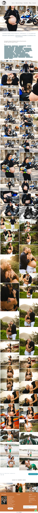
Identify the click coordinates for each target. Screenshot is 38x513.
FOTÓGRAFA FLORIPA (17, 51)
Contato (34, 2)
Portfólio (26, 2)
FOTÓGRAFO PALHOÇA (27, 49)
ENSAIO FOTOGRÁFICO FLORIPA (10, 53)
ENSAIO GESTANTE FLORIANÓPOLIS (22, 53)
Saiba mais (10, 508)
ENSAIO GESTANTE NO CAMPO (20, 52)
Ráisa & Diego (19, 2)
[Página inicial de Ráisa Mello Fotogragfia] (4, 2)
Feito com (19, 512)
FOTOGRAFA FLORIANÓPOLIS (9, 48)
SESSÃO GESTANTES (25, 51)
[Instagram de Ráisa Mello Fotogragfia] (30, 503)
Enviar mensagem (32, 498)
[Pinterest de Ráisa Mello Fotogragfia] (31, 503)
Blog (30, 2)
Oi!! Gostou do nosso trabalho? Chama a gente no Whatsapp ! (29, 507)
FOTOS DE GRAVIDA (28, 50)
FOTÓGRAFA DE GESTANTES (9, 50)
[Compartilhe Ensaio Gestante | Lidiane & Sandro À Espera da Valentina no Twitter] (1, 474)
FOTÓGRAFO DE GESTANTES (19, 50)
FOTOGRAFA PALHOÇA (27, 48)
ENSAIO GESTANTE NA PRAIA (9, 52)
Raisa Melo (10, 58)
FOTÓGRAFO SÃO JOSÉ (18, 49)
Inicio (13, 2)
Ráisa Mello (6, 58)
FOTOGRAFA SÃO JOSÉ (18, 48)
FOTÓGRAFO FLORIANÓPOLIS (9, 49)
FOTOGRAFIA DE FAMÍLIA (9, 51)
